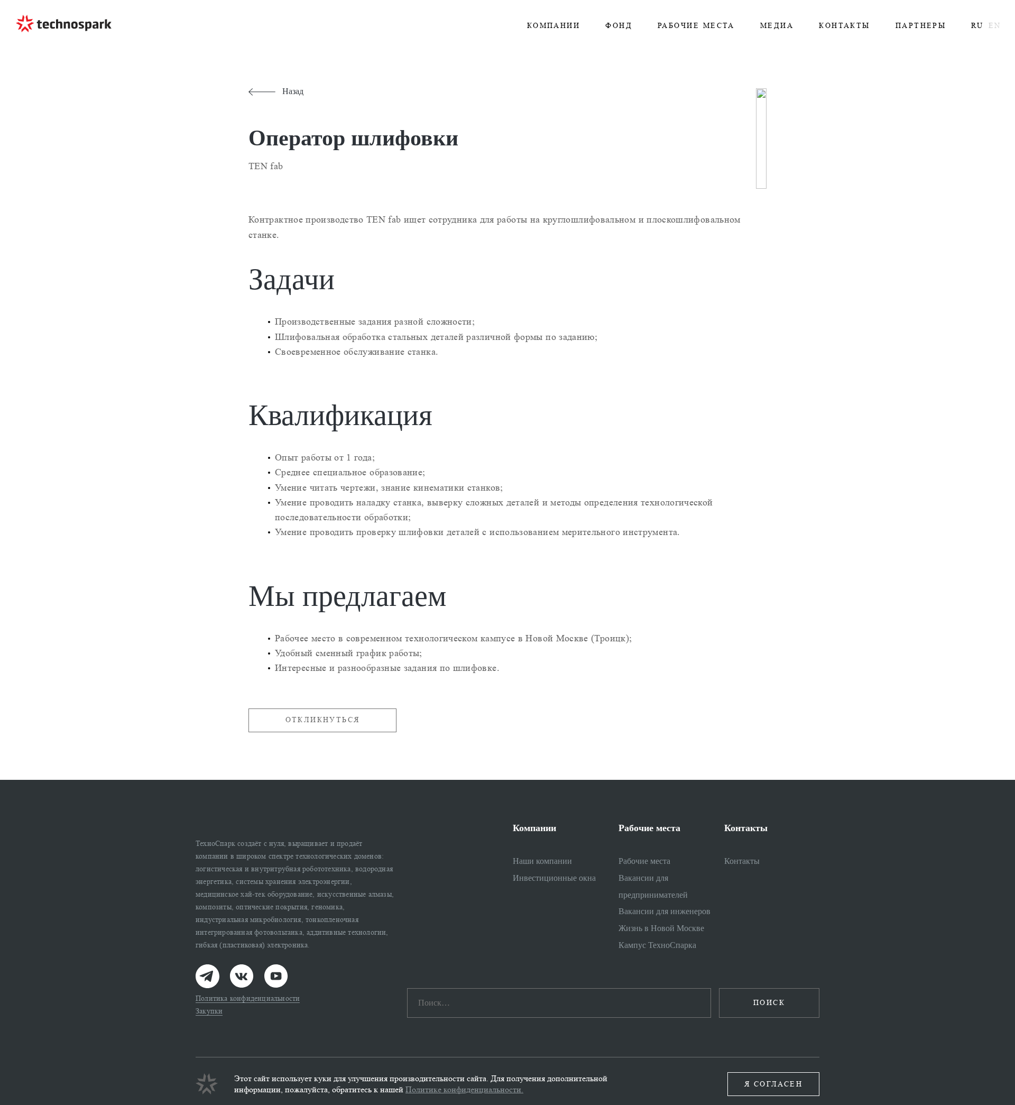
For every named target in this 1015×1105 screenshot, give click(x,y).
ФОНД (618, 26)
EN (994, 26)
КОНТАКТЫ (844, 26)
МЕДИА (776, 26)
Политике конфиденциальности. (464, 1089)
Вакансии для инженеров (664, 911)
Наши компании (542, 861)
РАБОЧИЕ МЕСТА (696, 26)
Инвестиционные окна (554, 877)
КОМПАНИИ (553, 26)
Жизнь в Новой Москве (661, 928)
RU (977, 26)
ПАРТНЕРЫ (921, 26)
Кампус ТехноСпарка (657, 945)
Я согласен (773, 1084)
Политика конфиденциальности (248, 998)
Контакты (742, 861)
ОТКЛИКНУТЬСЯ (322, 720)
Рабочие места (644, 861)
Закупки (209, 1011)
